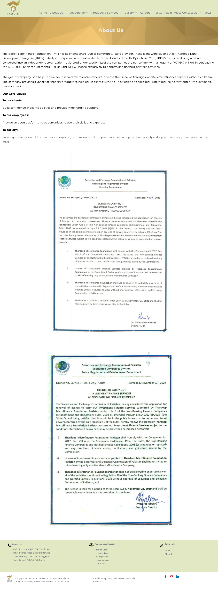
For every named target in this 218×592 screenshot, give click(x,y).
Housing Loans (98, 550)
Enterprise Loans (103, 560)
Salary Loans (101, 563)
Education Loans (99, 553)
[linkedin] (177, 576)
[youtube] (171, 576)
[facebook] (165, 576)
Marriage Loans (102, 557)
